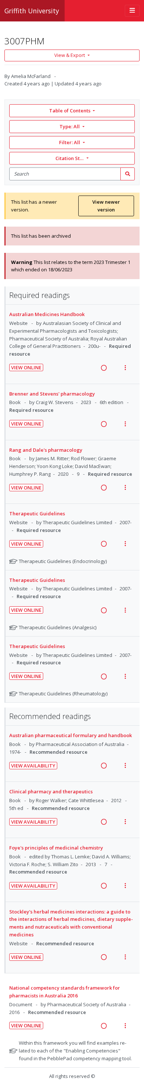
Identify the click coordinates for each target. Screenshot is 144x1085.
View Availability (33, 765)
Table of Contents (69, 110)
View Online (26, 367)
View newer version (106, 206)
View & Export (69, 55)
